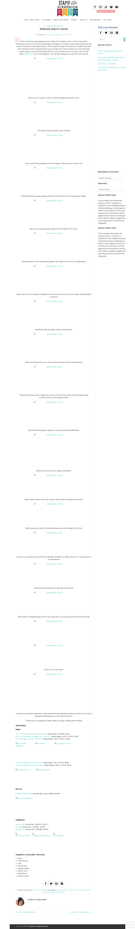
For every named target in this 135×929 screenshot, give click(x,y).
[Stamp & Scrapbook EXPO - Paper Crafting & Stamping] (67, 9)
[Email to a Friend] (56, 883)
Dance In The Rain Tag (79, 912)
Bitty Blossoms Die (25, 794)
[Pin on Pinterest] (61, 883)
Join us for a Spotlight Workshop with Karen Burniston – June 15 (113, 58)
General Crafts (57, 26)
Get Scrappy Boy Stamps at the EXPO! (110, 52)
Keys (19, 827)
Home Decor (72, 890)
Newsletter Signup (106, 11)
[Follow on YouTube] (116, 7)
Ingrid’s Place (29, 54)
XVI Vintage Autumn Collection (30, 739)
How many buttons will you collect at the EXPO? (113, 69)
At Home (47, 26)
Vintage (62, 892)
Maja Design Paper (53, 892)
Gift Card (107, 20)
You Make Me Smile (27, 912)
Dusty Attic (63, 890)
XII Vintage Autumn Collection (30, 763)
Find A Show (35, 20)
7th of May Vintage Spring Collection (32, 734)
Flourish (21, 824)
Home (26, 20)
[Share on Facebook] (45, 883)
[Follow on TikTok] (105, 7)
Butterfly (21, 829)
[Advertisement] (113, 86)
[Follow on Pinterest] (111, 7)
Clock (57, 890)
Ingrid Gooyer (81, 890)
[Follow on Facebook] (95, 7)
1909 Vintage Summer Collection (31, 765)
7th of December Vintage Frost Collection (34, 736)
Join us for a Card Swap (107, 64)
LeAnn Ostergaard (64, 34)
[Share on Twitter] (51, 883)
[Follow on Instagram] (100, 7)
